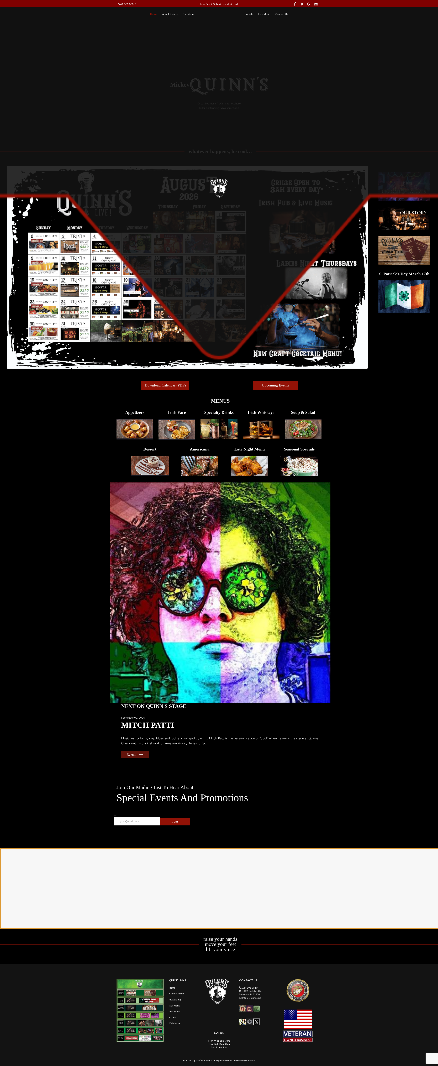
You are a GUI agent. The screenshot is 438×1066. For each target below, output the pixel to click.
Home (172, 987)
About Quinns (176, 993)
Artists (173, 1017)
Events (131, 754)
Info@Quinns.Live (251, 997)
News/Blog (175, 999)
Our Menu (174, 1005)
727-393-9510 (249, 987)
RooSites (250, 1060)
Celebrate (174, 1023)
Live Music (174, 1011)
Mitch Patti (147, 725)
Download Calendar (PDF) (165, 385)
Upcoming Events (275, 385)
